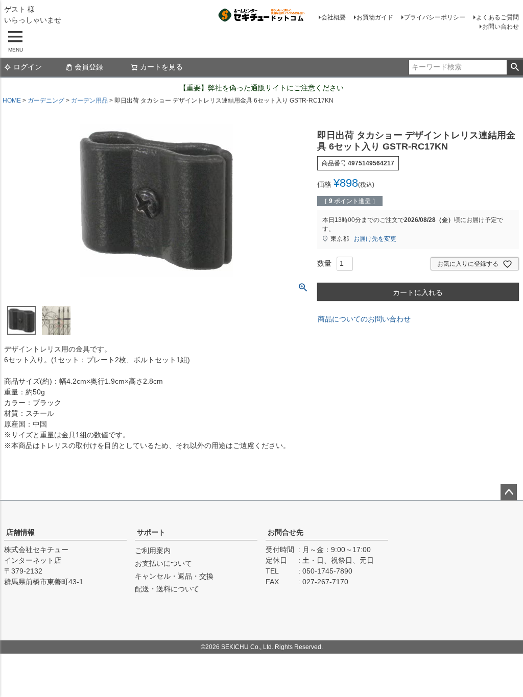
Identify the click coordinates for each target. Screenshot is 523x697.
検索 (514, 67)
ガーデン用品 (89, 100)
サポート (151, 532)
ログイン (27, 67)
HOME (12, 100)
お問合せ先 (285, 532)
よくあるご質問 (497, 17)
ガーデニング (46, 100)
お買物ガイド (374, 17)
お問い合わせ (500, 26)
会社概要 (333, 17)
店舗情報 (20, 532)
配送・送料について (167, 589)
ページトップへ (509, 492)
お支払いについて (163, 563)
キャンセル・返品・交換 (174, 576)
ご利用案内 (153, 550)
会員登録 (89, 67)
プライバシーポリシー (434, 17)
